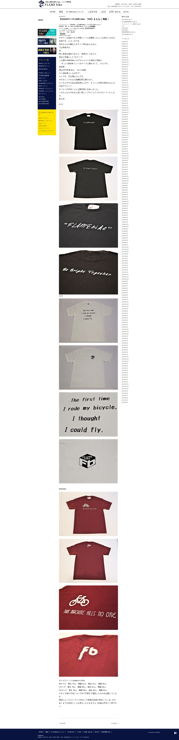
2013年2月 (125, 379)
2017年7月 (125, 258)
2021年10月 (125, 158)
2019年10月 (125, 203)
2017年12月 (125, 247)
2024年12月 (125, 85)
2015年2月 (125, 325)
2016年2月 (125, 297)
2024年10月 (125, 89)
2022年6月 (125, 146)
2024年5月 (125, 101)
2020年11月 (125, 178)
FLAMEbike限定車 (44, 75)
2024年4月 (125, 103)
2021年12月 (125, 153)
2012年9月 (125, 391)
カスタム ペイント (44, 128)
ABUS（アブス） (43, 118)
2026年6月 (125, 46)
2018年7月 (125, 233)
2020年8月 (125, 185)
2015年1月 (125, 327)
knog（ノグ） (43, 123)
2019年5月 (125, 215)
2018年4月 (125, 240)
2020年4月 (125, 192)
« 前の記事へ (62, 723)
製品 (47, 732)
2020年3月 (125, 194)
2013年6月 (125, 370)
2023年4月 (125, 124)
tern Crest (41, 97)
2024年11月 (125, 87)
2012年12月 (125, 384)
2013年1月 (125, 382)
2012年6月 (125, 398)
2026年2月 (125, 55)
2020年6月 (125, 188)
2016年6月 (125, 288)
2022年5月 (125, 149)
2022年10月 (125, 137)
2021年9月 (125, 160)
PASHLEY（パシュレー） (46, 88)
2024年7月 (125, 96)
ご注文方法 (70, 732)
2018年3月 (125, 242)
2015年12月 (125, 302)
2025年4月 (125, 76)
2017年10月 (125, 251)
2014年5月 (125, 345)
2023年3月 (125, 126)
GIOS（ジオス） (43, 80)
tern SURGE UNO (44, 103)
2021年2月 (125, 172)
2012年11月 (125, 386)
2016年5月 (125, 290)
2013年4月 (125, 375)
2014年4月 (125, 347)
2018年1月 (125, 245)
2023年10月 (125, 112)
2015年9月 (125, 309)
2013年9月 (125, 363)
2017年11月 (125, 249)
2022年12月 (125, 133)
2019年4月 (125, 217)
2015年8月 (125, 311)
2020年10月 (125, 181)
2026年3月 (125, 53)
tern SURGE (42, 99)
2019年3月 (125, 219)
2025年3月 (125, 78)
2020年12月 (125, 176)
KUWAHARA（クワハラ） (46, 83)
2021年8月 (125, 162)
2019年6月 (125, 213)
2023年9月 (125, 114)
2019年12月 (125, 201)
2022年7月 (125, 144)
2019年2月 (125, 222)
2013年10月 (125, 361)
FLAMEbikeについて (57, 732)
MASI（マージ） (43, 86)
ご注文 (79, 732)
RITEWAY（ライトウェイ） (46, 91)
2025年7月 (125, 69)
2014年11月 (125, 331)
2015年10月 (125, 306)
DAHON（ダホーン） (45, 73)
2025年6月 (125, 71)
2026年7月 (125, 44)
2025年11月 (125, 62)
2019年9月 (125, 206)
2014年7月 (125, 341)
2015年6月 (125, 315)
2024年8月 (125, 94)
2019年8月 (125, 208)
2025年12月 (125, 60)
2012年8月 (125, 393)
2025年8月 (125, 66)
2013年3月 (125, 377)
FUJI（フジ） (42, 78)
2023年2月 (125, 128)
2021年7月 (125, 165)
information (125, 28)
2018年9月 (125, 229)
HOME (41, 732)
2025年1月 (125, 82)
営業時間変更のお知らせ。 (129, 32)
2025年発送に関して (127, 34)
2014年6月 (125, 343)
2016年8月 (125, 283)
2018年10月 (125, 226)
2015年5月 (125, 318)
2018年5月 (125, 238)
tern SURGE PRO (44, 101)
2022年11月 (125, 135)
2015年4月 (125, 320)
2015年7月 (125, 313)
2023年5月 (125, 121)
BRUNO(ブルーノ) (44, 66)
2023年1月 (125, 130)
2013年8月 (125, 366)
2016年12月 (125, 274)
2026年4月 (125, 50)
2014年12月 (125, 329)
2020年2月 (125, 197)
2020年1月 (125, 199)
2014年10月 (125, 334)
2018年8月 (125, 231)
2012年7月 (125, 395)
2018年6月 (125, 235)
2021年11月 (125, 156)
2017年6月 (125, 261)
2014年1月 (125, 354)
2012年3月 (125, 402)
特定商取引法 (106, 732)
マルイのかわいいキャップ (46, 131)
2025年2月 (125, 80)
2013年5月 (125, 372)
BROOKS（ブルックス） (46, 120)
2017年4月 (125, 265)
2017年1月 (125, 272)
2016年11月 (125, 277)
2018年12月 (125, 224)
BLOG (97, 732)
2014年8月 (125, 338)
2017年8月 (125, 256)
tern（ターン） (43, 93)
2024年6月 (125, 98)
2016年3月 (125, 295)
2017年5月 (125, 263)
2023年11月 (125, 110)
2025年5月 (125, 73)
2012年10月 (125, 388)
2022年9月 (125, 140)
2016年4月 (125, 293)
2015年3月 (125, 322)
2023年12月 (125, 108)
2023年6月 (125, 119)
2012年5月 (125, 400)
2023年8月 (125, 117)
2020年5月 (125, 190)
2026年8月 (125, 41)
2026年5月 (125, 48)
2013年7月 (125, 368)
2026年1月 (125, 57)
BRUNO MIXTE (43, 69)
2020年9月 (125, 183)
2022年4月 (125, 151)
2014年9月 (125, 336)
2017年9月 (125, 254)
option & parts (43, 126)
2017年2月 (125, 270)
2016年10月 (125, 279)
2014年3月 (125, 350)
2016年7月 (125, 286)
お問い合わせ (88, 732)
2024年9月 (125, 92)
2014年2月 (125, 352)
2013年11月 (125, 359)
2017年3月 (125, 267)
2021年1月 (125, 174)
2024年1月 (125, 105)
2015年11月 (125, 304)
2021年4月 (125, 167)
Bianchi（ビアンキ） (44, 63)
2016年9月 (125, 281)
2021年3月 (125, 169)
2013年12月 (125, 356)
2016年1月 (125, 299)
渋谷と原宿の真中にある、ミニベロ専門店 (58, 2)
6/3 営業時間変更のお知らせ (129, 22)
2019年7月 (125, 210)
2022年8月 (125, 142)
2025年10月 (125, 64)
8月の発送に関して (127, 19)
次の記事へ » (115, 723)
